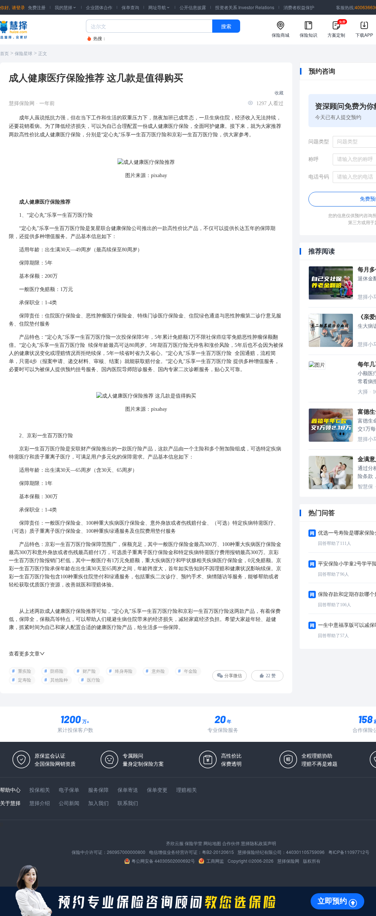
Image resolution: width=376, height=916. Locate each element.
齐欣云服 (175, 843)
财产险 (89, 671)
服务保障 (98, 789)
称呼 (313, 159)
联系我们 (128, 803)
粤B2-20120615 (218, 852)
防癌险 (57, 671)
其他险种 (59, 680)
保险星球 (23, 53)
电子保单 (69, 789)
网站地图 (212, 843)
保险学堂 (193, 843)
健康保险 (121, 228)
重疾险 (24, 671)
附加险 (227, 449)
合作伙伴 (231, 843)
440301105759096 (305, 852)
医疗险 (159, 134)
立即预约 (332, 901)
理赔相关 (186, 789)
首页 (4, 53)
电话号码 (318, 177)
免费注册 (37, 7)
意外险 (158, 671)
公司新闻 (69, 803)
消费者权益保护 (298, 7)
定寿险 (24, 680)
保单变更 (157, 789)
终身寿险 (124, 671)
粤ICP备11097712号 (348, 852)
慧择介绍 (39, 803)
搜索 (226, 26)
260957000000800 (126, 852)
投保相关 (39, 789)
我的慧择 (66, 7)
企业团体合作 (99, 7)
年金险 (190, 671)
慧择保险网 (288, 861)
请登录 (18, 7)
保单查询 (130, 7)
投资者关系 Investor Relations (244, 7)
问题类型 (318, 141)
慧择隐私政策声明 (258, 843)
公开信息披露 (193, 7)
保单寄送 (128, 789)
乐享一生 (130, 134)
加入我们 (98, 803)
